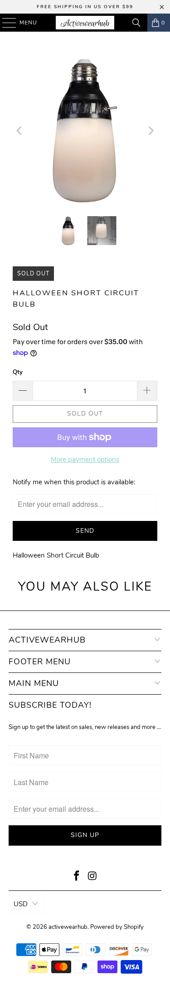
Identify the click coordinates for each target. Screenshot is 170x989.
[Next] (150, 131)
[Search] (136, 23)
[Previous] (19, 131)
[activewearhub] (85, 23)
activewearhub (68, 927)
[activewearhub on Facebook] (76, 877)
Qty (18, 372)
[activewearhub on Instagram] (92, 877)
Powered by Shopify (117, 927)
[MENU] (5, 23)
